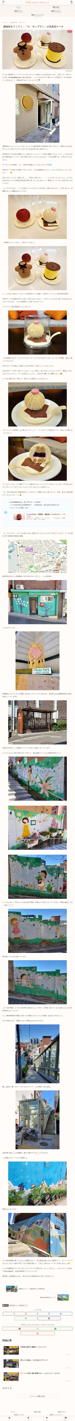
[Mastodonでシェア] (29, 822)
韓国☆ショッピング (56, 1415)
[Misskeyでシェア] (62, 822)
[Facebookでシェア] (37, 1314)
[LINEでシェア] (25, 1318)
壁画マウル (24, 1305)
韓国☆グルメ (62, 1412)
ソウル (6, 1305)
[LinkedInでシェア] (46, 831)
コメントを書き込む (37, 1396)
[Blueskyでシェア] (46, 822)
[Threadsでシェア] (29, 827)
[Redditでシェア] (46, 827)
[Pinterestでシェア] (29, 831)
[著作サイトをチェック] (19, 1328)
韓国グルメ (15, 1305)
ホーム (13, 1412)
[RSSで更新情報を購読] (37, 1333)
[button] (49, 1318)
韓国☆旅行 (37, 1412)
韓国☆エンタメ (19, 1415)
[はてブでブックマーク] (60, 1314)
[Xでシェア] (14, 1314)
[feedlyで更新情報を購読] (55, 1328)
